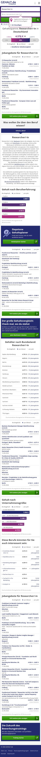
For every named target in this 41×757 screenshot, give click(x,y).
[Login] (35, 3)
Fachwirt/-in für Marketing (8, 579)
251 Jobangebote (33, 354)
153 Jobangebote (33, 394)
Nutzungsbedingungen (21, 751)
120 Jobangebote (33, 374)
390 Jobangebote (33, 366)
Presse (10, 751)
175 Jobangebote (33, 386)
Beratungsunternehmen (12, 181)
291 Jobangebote (33, 390)
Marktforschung (19, 164)
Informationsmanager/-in (9, 569)
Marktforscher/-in (8, 557)
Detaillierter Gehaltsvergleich (21, 47)
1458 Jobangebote (35, 558)
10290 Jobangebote (35, 579)
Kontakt (3, 754)
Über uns (4, 751)
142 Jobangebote (33, 401)
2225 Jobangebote (35, 552)
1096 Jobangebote (35, 585)
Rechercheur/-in (8, 574)
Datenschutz (34, 751)
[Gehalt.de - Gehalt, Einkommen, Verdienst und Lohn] (8, 3)
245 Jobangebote (33, 362)
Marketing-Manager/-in (10, 563)
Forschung (16, 143)
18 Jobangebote (34, 370)
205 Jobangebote (33, 378)
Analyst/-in (6, 584)
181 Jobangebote (33, 409)
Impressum (10, 754)
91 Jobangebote (34, 405)
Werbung (17, 141)
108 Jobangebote (33, 382)
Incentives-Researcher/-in (9, 552)
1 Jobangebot (35, 568)
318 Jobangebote (33, 358)
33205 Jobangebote (35, 563)
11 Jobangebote (34, 398)
